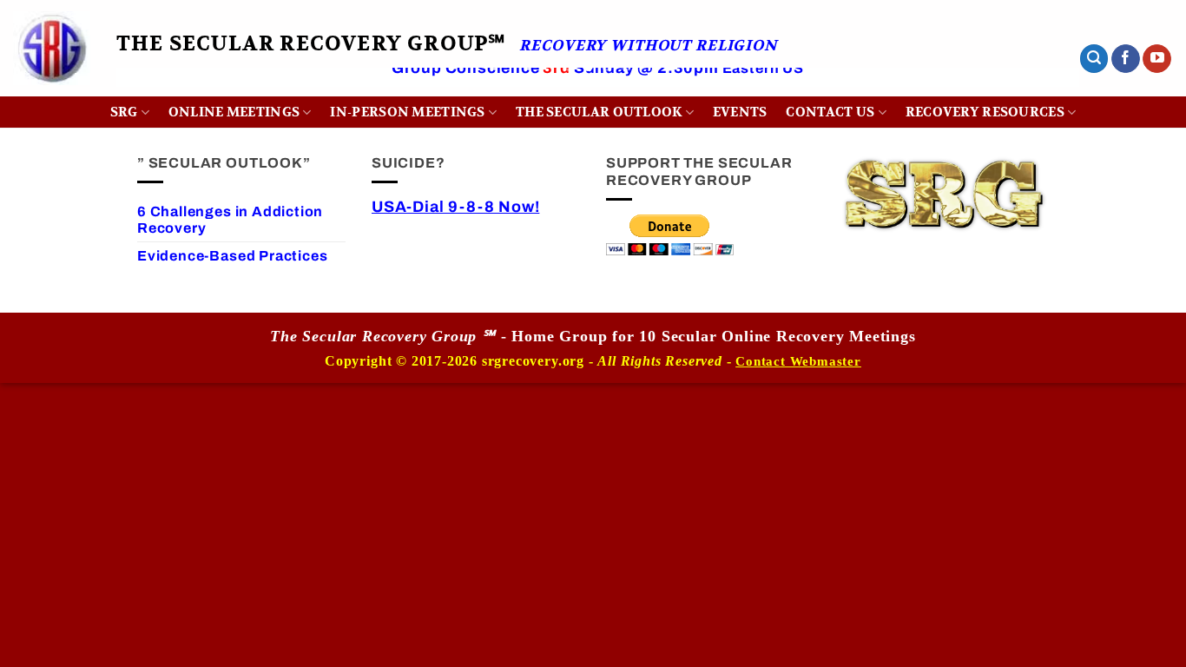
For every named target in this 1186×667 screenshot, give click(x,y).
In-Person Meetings (407, 112)
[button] (1094, 58)
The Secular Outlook (599, 112)
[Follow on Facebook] (1125, 59)
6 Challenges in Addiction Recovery (230, 219)
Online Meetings (234, 112)
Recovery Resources (985, 112)
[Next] (1037, 92)
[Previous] (157, 92)
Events (740, 112)
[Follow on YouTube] (1157, 59)
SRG (124, 112)
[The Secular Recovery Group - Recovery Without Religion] (51, 48)
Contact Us (830, 112)
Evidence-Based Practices (232, 255)
